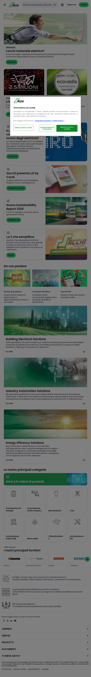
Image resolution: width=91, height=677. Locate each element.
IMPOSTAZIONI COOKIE (23, 128)
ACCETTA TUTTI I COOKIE (67, 128)
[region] (45, 116)
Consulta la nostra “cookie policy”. (50, 121)
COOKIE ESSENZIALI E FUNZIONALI (47, 128)
